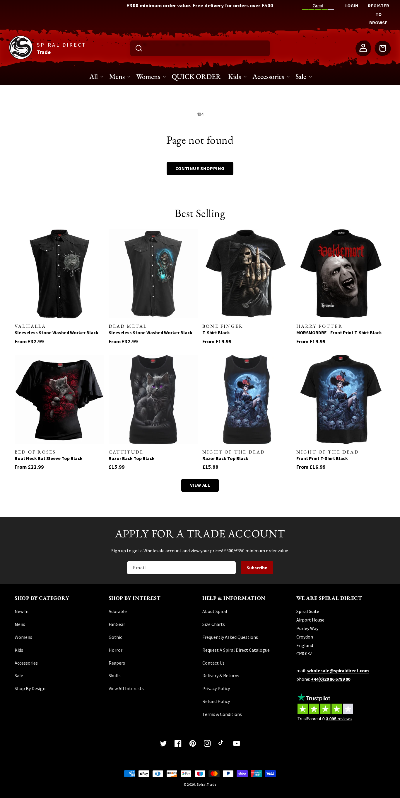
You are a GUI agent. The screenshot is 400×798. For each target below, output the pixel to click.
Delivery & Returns (220, 675)
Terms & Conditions (222, 714)
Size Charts (213, 624)
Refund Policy (216, 701)
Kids (19, 650)
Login (351, 6)
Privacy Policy (216, 688)
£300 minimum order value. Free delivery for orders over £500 (200, 5)
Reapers (117, 663)
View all (200, 485)
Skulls (115, 675)
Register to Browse (378, 14)
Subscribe (257, 568)
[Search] (139, 48)
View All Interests (126, 688)
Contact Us (213, 663)
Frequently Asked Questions (230, 637)
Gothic (115, 637)
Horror (115, 650)
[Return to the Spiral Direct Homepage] (21, 57)
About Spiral (214, 611)
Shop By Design (30, 688)
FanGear (117, 624)
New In (21, 611)
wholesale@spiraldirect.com (338, 670)
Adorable (118, 611)
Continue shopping (200, 168)
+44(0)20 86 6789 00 (330, 679)
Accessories (26, 663)
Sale (19, 675)
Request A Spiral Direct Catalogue (236, 650)
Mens (20, 624)
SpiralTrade (206, 784)
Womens (23, 637)
